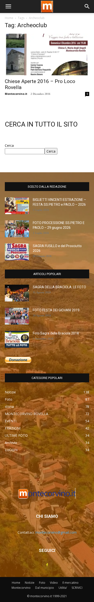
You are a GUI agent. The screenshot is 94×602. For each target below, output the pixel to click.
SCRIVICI (77, 588)
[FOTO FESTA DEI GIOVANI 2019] (17, 316)
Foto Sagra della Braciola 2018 (56, 333)
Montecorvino (21, 588)
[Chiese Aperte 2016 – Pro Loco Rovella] (47, 54)
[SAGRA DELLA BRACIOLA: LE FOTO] (17, 293)
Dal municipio (44, 588)
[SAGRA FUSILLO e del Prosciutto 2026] (17, 251)
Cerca (9, 145)
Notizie (29, 583)
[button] (8, 6)
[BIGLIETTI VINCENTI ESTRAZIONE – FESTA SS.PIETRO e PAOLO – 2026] (17, 205)
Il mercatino (70, 583)
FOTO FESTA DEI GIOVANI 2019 (56, 310)
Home (9, 18)
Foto (42, 583)
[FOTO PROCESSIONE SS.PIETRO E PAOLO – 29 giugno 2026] (17, 228)
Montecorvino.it (16, 94)
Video (54, 583)
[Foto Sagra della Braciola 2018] (17, 339)
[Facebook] (47, 565)
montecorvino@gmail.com (56, 532)
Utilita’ (63, 588)
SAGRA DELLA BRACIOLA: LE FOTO (59, 287)
